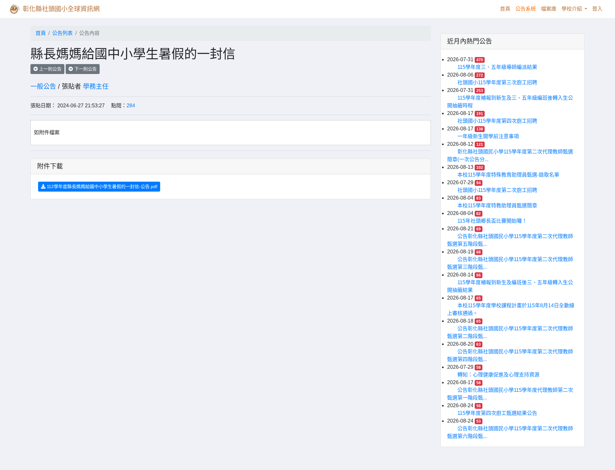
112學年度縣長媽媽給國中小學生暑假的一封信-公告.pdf (101, 186)
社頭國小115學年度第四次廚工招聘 (497, 121)
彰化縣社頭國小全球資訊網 (61, 8)
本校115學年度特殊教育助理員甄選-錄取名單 (508, 174)
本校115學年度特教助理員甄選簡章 (497, 205)
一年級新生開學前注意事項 (488, 136)
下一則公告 (85, 68)
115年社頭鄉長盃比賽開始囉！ (492, 221)
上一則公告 (50, 68)
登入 (597, 9)
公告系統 (525, 9)
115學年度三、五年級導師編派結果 (497, 67)
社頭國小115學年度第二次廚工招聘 (497, 190)
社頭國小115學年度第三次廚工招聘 (497, 82)
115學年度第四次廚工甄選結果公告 (497, 413)
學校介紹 (572, 9)
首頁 (506, 9)
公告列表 (62, 33)
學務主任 (96, 86)
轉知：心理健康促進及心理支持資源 (498, 374)
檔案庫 (548, 9)
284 (131, 105)
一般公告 (43, 86)
